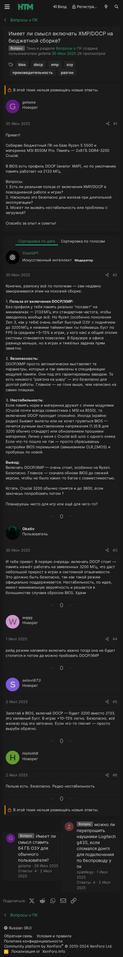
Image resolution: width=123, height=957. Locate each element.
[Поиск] (116, 6)
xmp (55, 64)
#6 (115, 775)
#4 (115, 639)
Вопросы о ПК (69, 48)
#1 (115, 123)
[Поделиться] (107, 123)
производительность (33, 72)
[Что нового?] (106, 6)
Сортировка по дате (36, 241)
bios (22, 64)
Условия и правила (54, 936)
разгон (67, 72)
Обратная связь (18, 936)
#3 (115, 550)
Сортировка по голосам (83, 241)
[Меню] (7, 7)
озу (70, 64)
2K (79, 53)
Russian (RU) (20, 928)
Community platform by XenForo (58, 946)
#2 (115, 274)
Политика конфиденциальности (33, 941)
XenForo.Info (53, 951)
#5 (115, 701)
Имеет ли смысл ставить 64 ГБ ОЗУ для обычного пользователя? (37, 848)
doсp (38, 64)
